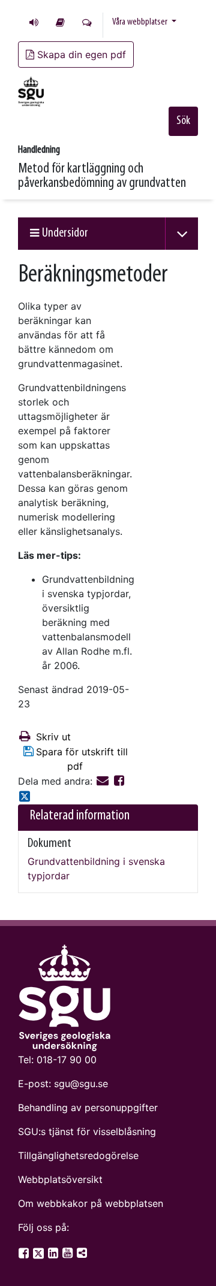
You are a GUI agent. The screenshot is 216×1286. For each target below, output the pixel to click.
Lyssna (34, 22)
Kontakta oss (87, 22)
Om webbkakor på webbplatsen (90, 1203)
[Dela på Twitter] (24, 797)
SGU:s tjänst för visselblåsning (87, 1131)
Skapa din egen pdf (81, 54)
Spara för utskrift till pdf (82, 759)
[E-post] (104, 781)
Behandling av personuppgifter (88, 1107)
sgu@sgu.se (81, 1084)
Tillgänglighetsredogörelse (78, 1155)
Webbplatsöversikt (60, 1179)
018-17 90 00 (67, 1060)
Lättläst (60, 22)
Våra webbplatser (140, 22)
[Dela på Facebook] (119, 781)
